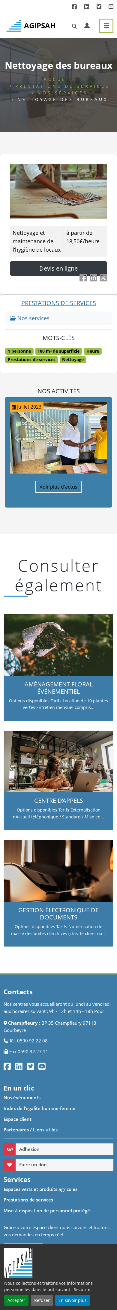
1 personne (19, 351)
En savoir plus (72, 1300)
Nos (33, 318)
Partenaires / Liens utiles (31, 1130)
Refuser (42, 1300)
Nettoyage (73, 359)
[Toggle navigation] (106, 26)
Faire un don (33, 1164)
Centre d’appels (58, 800)
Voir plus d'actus (58, 486)
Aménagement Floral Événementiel (59, 687)
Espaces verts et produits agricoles (40, 1189)
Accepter (16, 1300)
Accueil (58, 79)
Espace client (18, 1119)
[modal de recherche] (74, 26)
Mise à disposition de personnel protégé (47, 1210)
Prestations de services (62, 86)
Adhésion (29, 1149)
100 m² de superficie (59, 351)
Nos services (63, 93)
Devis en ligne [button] (58, 268)
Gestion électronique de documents (58, 913)
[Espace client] (87, 25)
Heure (92, 351)
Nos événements (22, 1097)
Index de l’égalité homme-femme (39, 1108)
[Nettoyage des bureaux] (58, 191)
